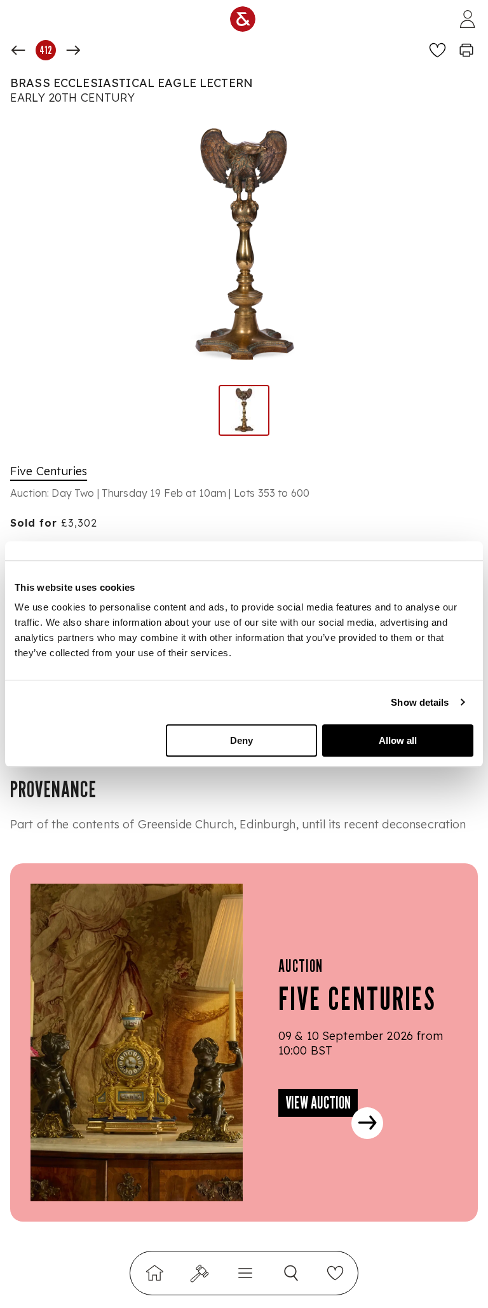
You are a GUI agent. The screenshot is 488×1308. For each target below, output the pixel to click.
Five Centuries (48, 471)
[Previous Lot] (18, 50)
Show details (420, 702)
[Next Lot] (73, 50)
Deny (241, 740)
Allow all (398, 740)
